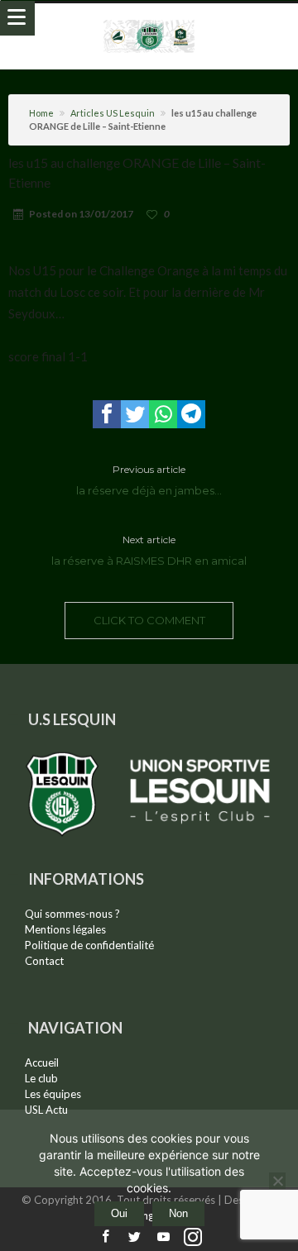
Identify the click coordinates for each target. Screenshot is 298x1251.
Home (41, 112)
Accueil (42, 1062)
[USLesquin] (149, 19)
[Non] (277, 1180)
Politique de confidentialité (89, 945)
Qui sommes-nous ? (72, 913)
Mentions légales (65, 929)
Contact (44, 960)
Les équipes (53, 1094)
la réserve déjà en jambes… (149, 480)
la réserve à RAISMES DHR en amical (149, 550)
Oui (119, 1213)
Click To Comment (149, 620)
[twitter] (135, 414)
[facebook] (107, 414)
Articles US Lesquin (112, 112)
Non (178, 1213)
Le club (41, 1078)
